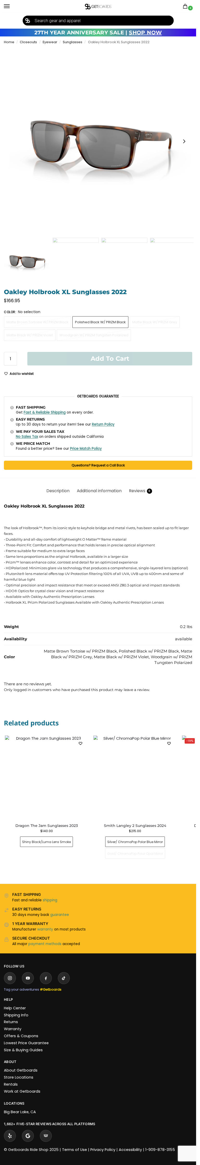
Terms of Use (74, 1149)
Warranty (12, 1028)
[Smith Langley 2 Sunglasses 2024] (135, 777)
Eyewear (50, 42)
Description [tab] (58, 490)
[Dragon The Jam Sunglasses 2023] (46, 777)
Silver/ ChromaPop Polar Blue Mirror (135, 842)
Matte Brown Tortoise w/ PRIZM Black (37, 322)
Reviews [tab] (140, 490)
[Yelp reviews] (10, 1136)
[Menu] (12, 6)
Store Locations (18, 1077)
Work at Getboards (22, 1091)
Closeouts (28, 42)
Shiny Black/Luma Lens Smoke (46, 842)
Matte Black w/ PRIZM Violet (30, 335)
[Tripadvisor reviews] (46, 1136)
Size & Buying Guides (23, 1050)
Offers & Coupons (21, 1036)
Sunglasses (72, 42)
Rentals (11, 1084)
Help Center (15, 1008)
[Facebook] (46, 978)
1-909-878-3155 (160, 1149)
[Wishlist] (80, 743)
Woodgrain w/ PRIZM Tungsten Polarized (93, 335)
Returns (11, 1021)
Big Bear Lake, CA (20, 1112)
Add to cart (110, 358)
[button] (186, 6)
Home (9, 42)
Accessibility (130, 1149)
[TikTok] (64, 978)
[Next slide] (184, 141)
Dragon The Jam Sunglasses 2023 (46, 825)
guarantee (59, 914)
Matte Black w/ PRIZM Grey (154, 322)
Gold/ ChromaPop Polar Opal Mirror (135, 853)
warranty (45, 929)
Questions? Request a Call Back (98, 465)
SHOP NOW (145, 32)
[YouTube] (28, 978)
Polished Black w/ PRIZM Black (100, 322)
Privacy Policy (102, 1149)
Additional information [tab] (99, 490)
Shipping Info (16, 1015)
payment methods (44, 943)
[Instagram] (10, 978)
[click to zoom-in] (100, 141)
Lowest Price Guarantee (26, 1043)
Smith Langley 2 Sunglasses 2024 (135, 825)
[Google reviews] (28, 1136)
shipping (50, 900)
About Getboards (21, 1070)
